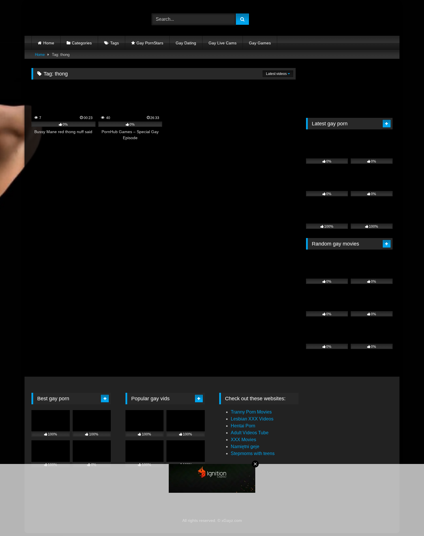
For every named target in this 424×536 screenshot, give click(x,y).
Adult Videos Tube (250, 432)
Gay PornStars (149, 43)
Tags (114, 43)
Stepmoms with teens (253, 453)
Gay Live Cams (223, 43)
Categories (82, 43)
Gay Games (260, 43)
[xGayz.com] (57, 19)
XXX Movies (243, 439)
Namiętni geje (245, 446)
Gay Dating (186, 43)
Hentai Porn (243, 425)
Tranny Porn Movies (251, 411)
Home (48, 43)
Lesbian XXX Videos (252, 418)
